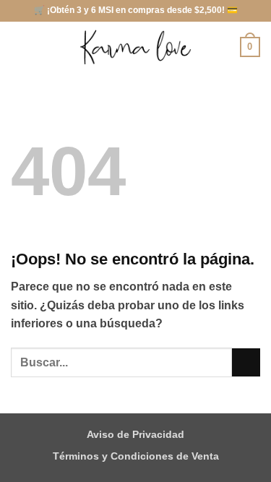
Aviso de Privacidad (135, 434)
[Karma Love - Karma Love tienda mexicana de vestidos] (136, 47)
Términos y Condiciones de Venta (136, 456)
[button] (19, 46)
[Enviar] (246, 362)
